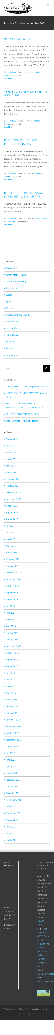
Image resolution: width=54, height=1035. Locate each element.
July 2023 (10, 672)
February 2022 (12, 779)
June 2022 (11, 759)
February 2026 (12, 479)
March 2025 (11, 552)
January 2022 (12, 786)
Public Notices (9, 221)
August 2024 (12, 599)
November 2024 (13, 579)
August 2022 (12, 746)
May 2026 (10, 459)
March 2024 (11, 632)
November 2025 (13, 499)
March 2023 (11, 699)
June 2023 (11, 679)
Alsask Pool (11, 268)
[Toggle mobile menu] (48, 5)
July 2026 (10, 445)
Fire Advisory (12, 321)
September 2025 (14, 512)
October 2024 (12, 586)
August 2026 (12, 439)
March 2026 (11, 472)
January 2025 (12, 565)
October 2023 (12, 652)
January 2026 (12, 485)
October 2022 (12, 733)
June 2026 (11, 452)
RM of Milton (11, 72)
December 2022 (13, 719)
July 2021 (10, 826)
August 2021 (12, 820)
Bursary (9, 294)
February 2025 (12, 559)
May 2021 (10, 840)
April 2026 (11, 465)
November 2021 (13, 799)
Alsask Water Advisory (16, 281)
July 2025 (10, 525)
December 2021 (13, 793)
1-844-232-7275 (42, 921)
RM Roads (10, 341)
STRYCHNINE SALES (17, 39)
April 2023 (11, 693)
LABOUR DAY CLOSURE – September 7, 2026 (27, 386)
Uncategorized (12, 355)
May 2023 (10, 686)
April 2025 (11, 545)
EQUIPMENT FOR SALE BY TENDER (22, 414)
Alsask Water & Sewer (16, 274)
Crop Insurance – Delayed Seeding (22, 420)
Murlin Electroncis (37, 1009)
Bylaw (38, 173)
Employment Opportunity (18, 314)
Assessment (11, 288)
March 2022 (11, 773)
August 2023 (12, 666)
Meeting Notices (42, 218)
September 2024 (14, 592)
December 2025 (13, 492)
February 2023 (12, 706)
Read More (8, 78)
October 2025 (12, 505)
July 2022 (10, 753)
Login (48, 1009)
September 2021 (14, 813)
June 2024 (11, 612)
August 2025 (12, 519)
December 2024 (13, 572)
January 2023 (12, 713)
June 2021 (11, 833)
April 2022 (11, 766)
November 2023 (13, 646)
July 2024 (10, 606)
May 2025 (10, 539)
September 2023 (14, 659)
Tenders (9, 348)
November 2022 (13, 726)
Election (10, 308)
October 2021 (12, 806)
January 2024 (12, 639)
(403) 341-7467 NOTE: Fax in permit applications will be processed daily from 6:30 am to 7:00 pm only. (43, 947)
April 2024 (11, 626)
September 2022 (14, 739)
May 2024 (10, 619)
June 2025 (11, 532)
